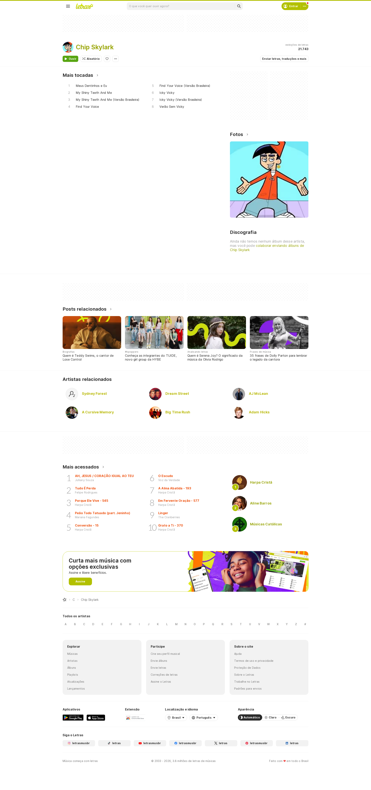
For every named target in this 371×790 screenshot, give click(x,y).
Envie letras (158, 667)
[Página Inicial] (64, 600)
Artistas (72, 660)
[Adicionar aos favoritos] (107, 59)
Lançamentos (76, 688)
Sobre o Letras (244, 674)
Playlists (72, 674)
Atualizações (75, 681)
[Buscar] (239, 6)
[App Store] (96, 717)
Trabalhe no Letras (247, 681)
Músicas (72, 653)
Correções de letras (164, 674)
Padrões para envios (248, 688)
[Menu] (68, 6)
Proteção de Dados (247, 667)
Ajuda (238, 653)
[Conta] (304, 6)
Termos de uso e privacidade (253, 660)
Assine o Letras (161, 681)
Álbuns (71, 667)
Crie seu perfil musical (165, 653)
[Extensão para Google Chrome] (135, 717)
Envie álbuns (159, 660)
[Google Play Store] (73, 717)
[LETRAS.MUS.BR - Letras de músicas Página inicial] (84, 6)
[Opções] (115, 59)
